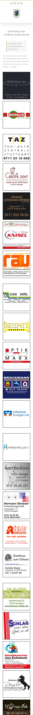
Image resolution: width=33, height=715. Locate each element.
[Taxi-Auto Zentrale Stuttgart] (16, 135)
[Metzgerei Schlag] (16, 613)
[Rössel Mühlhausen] (16, 671)
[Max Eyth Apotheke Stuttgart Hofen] (16, 521)
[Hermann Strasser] (16, 492)
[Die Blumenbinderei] (16, 584)
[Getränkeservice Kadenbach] (16, 642)
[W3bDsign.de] (16, 73)
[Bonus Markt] (16, 102)
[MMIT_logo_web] (16, 434)
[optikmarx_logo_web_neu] (16, 343)
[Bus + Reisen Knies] (16, 222)
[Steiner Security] (16, 313)
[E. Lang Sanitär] (16, 284)
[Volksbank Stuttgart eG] (16, 401)
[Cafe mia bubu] (16, 700)
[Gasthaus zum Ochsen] (16, 551)
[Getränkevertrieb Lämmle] (16, 193)
